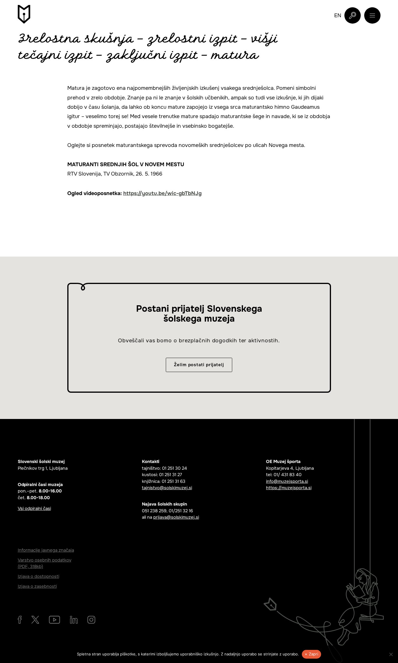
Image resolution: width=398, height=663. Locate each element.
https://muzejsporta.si (288, 488)
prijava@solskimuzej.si (176, 517)
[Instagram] (91, 620)
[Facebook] (20, 620)
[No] (391, 654)
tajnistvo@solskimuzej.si (167, 488)
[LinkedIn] (74, 620)
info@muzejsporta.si (287, 481)
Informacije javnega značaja (46, 550)
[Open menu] (372, 15)
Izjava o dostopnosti (38, 576)
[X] (35, 620)
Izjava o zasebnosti (37, 586)
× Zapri (311, 654)
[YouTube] (54, 620)
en (337, 15)
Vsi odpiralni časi (34, 508)
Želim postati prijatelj (199, 365)
